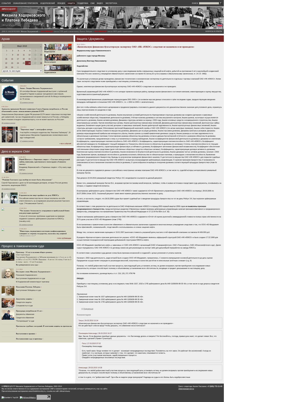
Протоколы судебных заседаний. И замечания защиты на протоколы (44, 326)
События (7, 80)
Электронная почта (186, 389)
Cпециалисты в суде (24, 306)
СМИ (92, 3)
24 (18, 63)
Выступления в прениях (25, 334)
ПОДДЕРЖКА (82, 3)
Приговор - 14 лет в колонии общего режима (34, 252)
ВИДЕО (100, 3)
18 (24, 59)
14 (41, 55)
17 (18, 59)
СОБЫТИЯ (6, 3)
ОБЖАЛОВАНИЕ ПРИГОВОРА (25, 3)
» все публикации (64, 238)
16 (12, 59)
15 (6, 59)
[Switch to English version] (219, 26)
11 (24, 55)
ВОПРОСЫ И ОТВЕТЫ (213, 31)
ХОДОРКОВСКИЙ (47, 3)
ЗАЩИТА (71, 3)
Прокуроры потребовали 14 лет (29, 311)
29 (6, 67)
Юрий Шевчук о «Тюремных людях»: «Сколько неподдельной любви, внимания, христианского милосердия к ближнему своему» (44, 161)
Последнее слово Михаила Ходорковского (33, 272)
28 (41, 63)
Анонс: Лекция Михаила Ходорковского (36, 88)
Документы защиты (24, 299)
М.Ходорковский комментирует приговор (32, 282)
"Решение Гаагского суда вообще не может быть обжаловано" (27, 180)
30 (12, 67)
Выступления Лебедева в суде (28, 290)
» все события (65, 143)
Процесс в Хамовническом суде (23, 246)
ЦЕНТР (9, 9)
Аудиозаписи (50, 72)
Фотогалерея (50, 62)
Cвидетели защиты (23, 302)
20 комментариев (8, 189)
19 (29, 59)
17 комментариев (26, 141)
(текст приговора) (23, 255)
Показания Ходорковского (26, 275)
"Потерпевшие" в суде (25, 321)
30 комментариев (26, 225)
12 (29, 55)
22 (6, 63)
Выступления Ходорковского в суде (30, 278)
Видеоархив (49, 52)
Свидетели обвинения (25, 318)
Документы (96, 39)
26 (29, 63)
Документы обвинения (25, 314)
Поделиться (88, 309)
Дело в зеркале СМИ (16, 151)
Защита (82, 39)
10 (18, 55)
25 (24, 63)
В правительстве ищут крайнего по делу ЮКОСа (39, 195)
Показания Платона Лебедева (28, 287)
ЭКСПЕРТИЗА (111, 3)
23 (12, 63)
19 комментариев (26, 173)
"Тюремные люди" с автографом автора (36, 129)
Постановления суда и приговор (29, 339)
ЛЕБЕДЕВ (61, 3)
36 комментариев (8, 123)
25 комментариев (26, 102)
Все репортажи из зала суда (27, 265)
